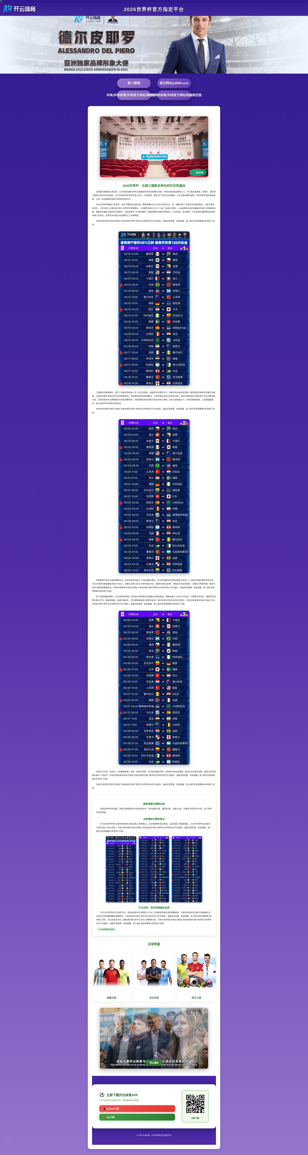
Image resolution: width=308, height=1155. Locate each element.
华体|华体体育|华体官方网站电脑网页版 (174, 95)
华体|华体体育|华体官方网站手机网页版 (134, 95)
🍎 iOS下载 (108, 1117)
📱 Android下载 (111, 1109)
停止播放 (154, 1063)
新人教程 (134, 83)
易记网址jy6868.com (174, 83)
